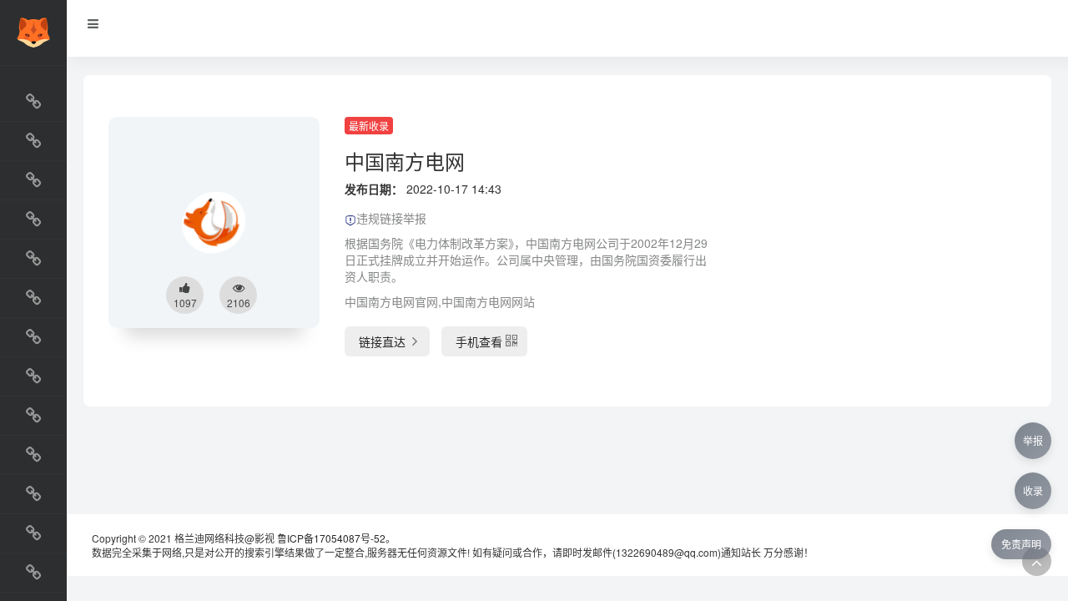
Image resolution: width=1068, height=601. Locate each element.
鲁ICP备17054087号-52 (331, 538)
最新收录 (369, 126)
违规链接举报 (391, 218)
